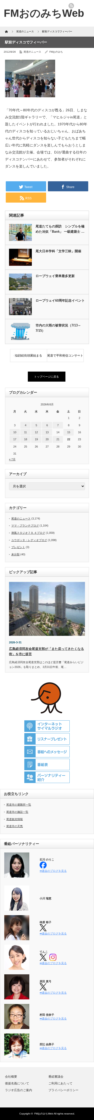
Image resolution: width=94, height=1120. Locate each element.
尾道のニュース (32, 51)
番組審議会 (55, 1076)
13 (47, 432)
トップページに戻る (46, 376)
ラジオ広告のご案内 (18, 1090)
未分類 (15, 554)
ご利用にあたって (60, 1083)
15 (68, 432)
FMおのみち (56, 51)
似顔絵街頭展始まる (28, 355)
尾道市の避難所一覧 (18, 804)
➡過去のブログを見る (53, 870)
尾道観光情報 (14, 819)
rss (71, 6)
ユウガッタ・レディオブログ (29, 540)
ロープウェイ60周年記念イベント (60, 300)
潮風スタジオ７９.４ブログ (28, 532)
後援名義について (17, 1083)
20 (47, 439)
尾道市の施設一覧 (17, 811)
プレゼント (18, 547)
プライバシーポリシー (63, 1090)
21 (57, 439)
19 (36, 439)
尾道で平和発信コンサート (65, 355)
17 (14, 439)
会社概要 (11, 1076)
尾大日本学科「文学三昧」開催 (58, 251)
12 (36, 432)
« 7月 (12, 459)
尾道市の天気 (14, 826)
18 (25, 439)
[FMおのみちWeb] (44, 13)
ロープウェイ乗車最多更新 (55, 276)
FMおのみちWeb (43, 1113)
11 (25, 432)
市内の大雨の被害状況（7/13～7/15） (58, 327)
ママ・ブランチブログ (25, 525)
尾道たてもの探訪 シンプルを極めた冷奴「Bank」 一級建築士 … (60, 228)
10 (14, 432)
